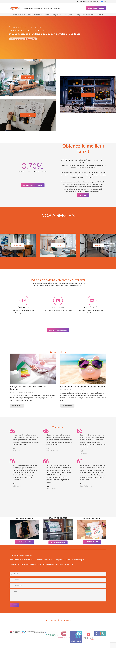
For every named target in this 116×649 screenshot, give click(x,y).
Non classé (87, 390)
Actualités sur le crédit (26, 392)
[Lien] (24, 529)
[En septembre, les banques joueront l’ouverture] (83, 369)
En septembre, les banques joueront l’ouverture (82, 387)
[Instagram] (104, 1)
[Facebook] (101, 1)
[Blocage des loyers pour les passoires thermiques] (33, 369)
